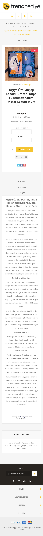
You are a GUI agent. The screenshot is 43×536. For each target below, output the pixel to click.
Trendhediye (26, 84)
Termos (20, 448)
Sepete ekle (25, 150)
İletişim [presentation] (21, 193)
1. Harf (21, 136)
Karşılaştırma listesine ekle (21, 157)
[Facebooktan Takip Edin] (13, 481)
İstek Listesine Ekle (17, 157)
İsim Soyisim (21, 128)
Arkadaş (27, 443)
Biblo (30, 446)
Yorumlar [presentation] (21, 187)
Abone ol (34, 473)
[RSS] (30, 481)
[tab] (21, 181)
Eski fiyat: (17, 117)
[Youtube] (24, 481)
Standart (8, 446)
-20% (35, 51)
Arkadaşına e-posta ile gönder (26, 157)
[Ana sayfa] (6, 23)
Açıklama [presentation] (21, 181)
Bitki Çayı (20, 446)
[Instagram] (19, 481)
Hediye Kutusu (13, 443)
